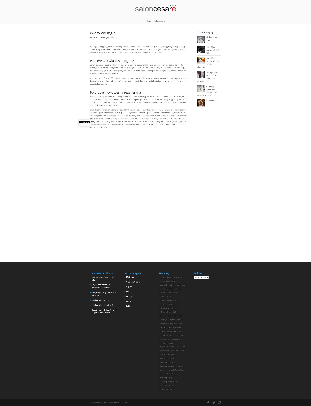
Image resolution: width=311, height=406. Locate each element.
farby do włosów (166, 304)
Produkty (129, 296)
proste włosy (164, 339)
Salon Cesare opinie (167, 351)
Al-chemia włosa (212, 100)
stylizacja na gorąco (167, 358)
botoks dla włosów (166, 285)
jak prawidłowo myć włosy (169, 312)
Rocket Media (121, 403)
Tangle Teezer (172, 374)
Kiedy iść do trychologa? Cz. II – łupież (213, 50)
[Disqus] (138, 159)
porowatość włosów (167, 335)
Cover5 (162, 293)
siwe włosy (180, 351)
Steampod (171, 354)
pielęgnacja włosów (174, 327)
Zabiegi (113, 37)
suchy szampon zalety (167, 366)
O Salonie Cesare (133, 282)
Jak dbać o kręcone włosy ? (102, 305)
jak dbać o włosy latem (168, 308)
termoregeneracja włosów (169, 382)
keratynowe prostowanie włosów (171, 316)
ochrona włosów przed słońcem (171, 324)
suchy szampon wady (167, 362)
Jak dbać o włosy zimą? (101, 300)
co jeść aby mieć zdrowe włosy (170, 289)
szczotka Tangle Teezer (177, 370)
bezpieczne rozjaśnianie (168, 281)
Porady (129, 291)
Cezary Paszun (181, 285)
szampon (163, 370)
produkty (180, 335)
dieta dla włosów (166, 297)
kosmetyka (164, 320)
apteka (162, 277)
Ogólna (129, 287)
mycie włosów (175, 320)
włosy (171, 385)
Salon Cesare (159, 21)
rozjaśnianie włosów (167, 347)
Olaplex (162, 327)
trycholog (163, 385)
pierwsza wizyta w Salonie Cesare (171, 331)
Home (148, 21)
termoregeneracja (166, 378)
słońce (162, 374)
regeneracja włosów (167, 343)
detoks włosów (173, 293)
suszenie (181, 366)
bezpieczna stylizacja (174, 277)
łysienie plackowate (166, 389)
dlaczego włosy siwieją (168, 300)
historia (176, 304)
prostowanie (175, 339)
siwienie (163, 354)
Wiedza (129, 301)
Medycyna (105, 37)
